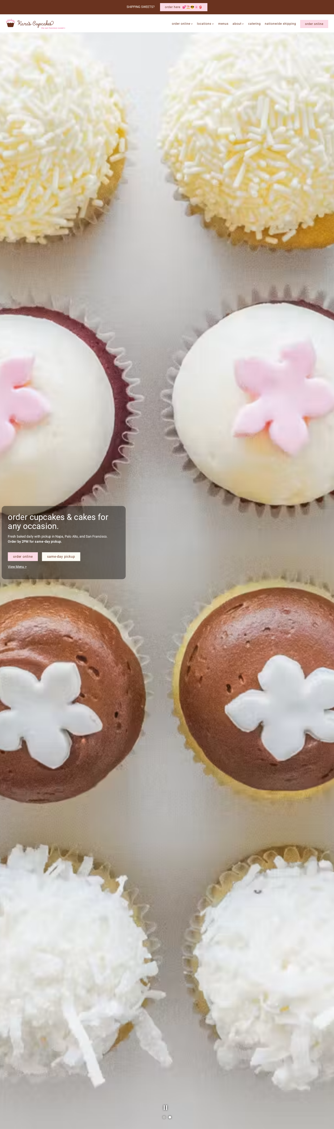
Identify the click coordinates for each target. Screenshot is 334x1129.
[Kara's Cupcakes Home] (36, 24)
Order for (27, 584)
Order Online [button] (314, 24)
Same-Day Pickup (62, 584)
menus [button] (223, 24)
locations (205, 24)
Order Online (182, 24)
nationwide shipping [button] (280, 24)
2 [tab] (170, 1117)
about (238, 24)
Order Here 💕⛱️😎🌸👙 (184, 7)
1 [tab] (164, 1117)
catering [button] (254, 24)
